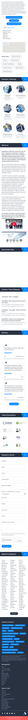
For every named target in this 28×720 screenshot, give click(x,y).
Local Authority (14, 644)
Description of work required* (8, 522)
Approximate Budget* (6, 485)
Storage (21, 594)
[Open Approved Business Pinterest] (7, 713)
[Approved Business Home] (24, 713)
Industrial (17, 639)
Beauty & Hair (6, 628)
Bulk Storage (5, 563)
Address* (4, 503)
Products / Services (16, 56)
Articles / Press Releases (8, 64)
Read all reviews (14, 404)
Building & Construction (16, 628)
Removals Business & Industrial (21, 589)
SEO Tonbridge (5, 705)
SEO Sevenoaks (5, 703)
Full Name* (4, 461)
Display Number (10, 27)
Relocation (21, 573)
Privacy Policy (19, 10)
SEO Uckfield (4, 708)
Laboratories (5, 644)
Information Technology (8, 641)
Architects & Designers (8, 625)
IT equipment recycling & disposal (5, 602)
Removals (21, 583)
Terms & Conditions (6, 694)
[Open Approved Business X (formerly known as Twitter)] (14, 713)
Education (10, 630)
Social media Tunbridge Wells (8, 699)
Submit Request (6, 546)
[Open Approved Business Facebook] (2, 713)
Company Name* (5, 479)
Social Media (4, 678)
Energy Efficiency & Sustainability (10, 633)
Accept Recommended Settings (14, 17)
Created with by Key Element (14, 718)
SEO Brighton (5, 700)
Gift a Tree (4, 680)
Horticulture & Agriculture (8, 636)
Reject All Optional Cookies (14, 23)
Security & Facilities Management (10, 649)
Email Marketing (5, 675)
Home (3, 666)
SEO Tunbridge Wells (6, 707)
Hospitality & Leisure (7, 639)
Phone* (3, 473)
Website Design (5, 673)
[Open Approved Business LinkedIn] (9, 713)
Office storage (22, 568)
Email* (3, 467)
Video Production (5, 676)
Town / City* (4, 509)
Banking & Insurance (20, 625)
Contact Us (14, 613)
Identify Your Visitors (6, 670)
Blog (3, 697)
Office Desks (13, 570)
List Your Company (6, 668)
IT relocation (5, 609)
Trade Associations (7, 67)
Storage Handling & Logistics (9, 652)
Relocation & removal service (22, 576)
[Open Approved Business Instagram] (4, 713)
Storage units (22, 606)
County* (4, 516)
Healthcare (22, 633)
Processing (5, 647)
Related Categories (7, 71)
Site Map (3, 690)
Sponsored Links (14, 60)
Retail (11, 647)
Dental (4, 630)
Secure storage (22, 593)
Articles (3, 683)
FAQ (3, 684)
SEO (3, 671)
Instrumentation (20, 641)
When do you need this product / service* (11, 491)
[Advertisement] (14, 269)
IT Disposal (4, 599)
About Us (5, 60)
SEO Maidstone (5, 702)
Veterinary (20, 652)
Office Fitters (13, 581)
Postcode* (4, 497)
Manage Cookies (14, 20)
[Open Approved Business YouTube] (12, 713)
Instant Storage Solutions (4, 596)
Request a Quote (19, 67)
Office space (22, 566)
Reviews (19, 64)
